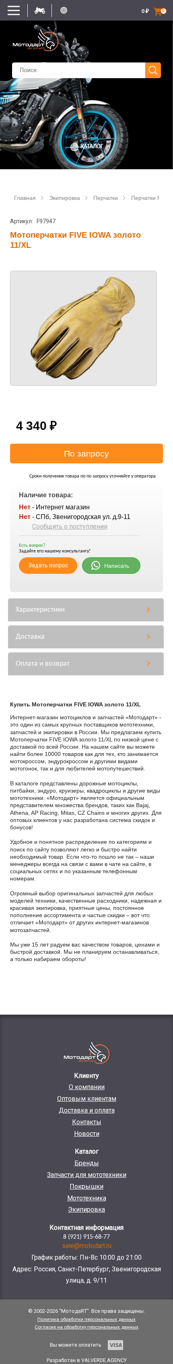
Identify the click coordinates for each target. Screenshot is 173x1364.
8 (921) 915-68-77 (86, 1237)
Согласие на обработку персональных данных (86, 1327)
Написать (116, 566)
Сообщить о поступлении (69, 526)
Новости (86, 1134)
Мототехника (86, 1198)
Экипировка (86, 1209)
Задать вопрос (48, 565)
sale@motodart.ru (86, 1246)
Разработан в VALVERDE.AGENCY (87, 1360)
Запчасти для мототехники (86, 1175)
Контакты (86, 1122)
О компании (87, 1087)
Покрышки (86, 1186)
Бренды (86, 1163)
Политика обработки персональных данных (86, 1319)
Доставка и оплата (87, 1110)
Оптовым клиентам (86, 1098)
